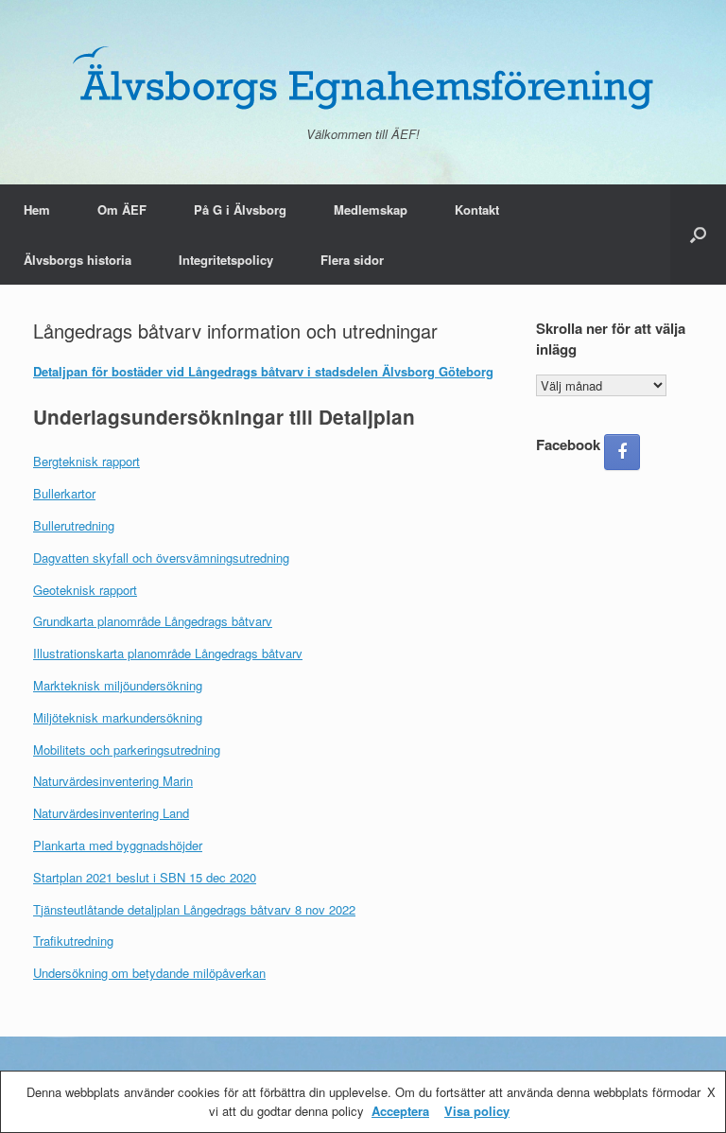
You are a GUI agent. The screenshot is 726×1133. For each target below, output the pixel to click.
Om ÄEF (122, 209)
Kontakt (477, 209)
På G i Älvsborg (240, 209)
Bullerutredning (73, 525)
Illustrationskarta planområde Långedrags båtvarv (167, 653)
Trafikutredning (73, 941)
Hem (37, 209)
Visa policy (477, 1111)
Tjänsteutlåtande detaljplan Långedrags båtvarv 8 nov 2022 (194, 909)
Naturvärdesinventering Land (111, 813)
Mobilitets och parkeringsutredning (126, 749)
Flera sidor (352, 260)
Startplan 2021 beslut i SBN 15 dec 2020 (144, 877)
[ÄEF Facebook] (622, 452)
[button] (698, 234)
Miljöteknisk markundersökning (117, 717)
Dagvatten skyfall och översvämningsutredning (161, 557)
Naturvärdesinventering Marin (113, 781)
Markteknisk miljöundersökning (117, 685)
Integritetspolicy (226, 260)
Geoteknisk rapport (85, 590)
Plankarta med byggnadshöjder (117, 845)
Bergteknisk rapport (86, 461)
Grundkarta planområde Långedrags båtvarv (152, 621)
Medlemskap (370, 209)
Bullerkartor (64, 493)
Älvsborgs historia (77, 260)
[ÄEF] (363, 77)
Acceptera (400, 1111)
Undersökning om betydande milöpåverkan (149, 973)
